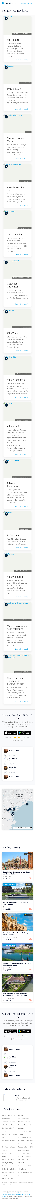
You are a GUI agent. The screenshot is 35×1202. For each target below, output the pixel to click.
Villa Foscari (13, 333)
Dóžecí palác (14, 88)
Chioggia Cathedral (12, 285)
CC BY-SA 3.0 (27, 33)
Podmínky (10, 1193)
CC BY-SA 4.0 (27, 570)
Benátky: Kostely (7, 1178)
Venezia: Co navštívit (25, 1153)
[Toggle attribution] (31, 828)
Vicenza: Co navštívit (25, 1141)
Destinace (4, 1193)
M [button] (7, 810)
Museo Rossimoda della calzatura (17, 627)
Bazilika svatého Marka (15, 189)
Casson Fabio (18, 672)
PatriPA (20, 228)
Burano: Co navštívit (25, 1156)
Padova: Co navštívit (25, 1137)
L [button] (10, 809)
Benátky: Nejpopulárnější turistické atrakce (24, 1119)
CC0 (29, 82)
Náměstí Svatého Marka (16, 139)
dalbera (22, 529)
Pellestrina (13, 535)
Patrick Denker (20, 420)
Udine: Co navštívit (24, 1150)
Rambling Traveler (17, 33)
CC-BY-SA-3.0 (27, 477)
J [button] (27, 804)
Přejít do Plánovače (26, 3)
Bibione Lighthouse (13, 485)
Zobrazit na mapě (21, 60)
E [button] (13, 809)
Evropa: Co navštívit (8, 1122)
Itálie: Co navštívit (8, 1125)
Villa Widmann (15, 576)
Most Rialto (13, 39)
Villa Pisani (13, 426)
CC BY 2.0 (28, 373)
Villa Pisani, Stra (16, 379)
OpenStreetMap (19, 828)
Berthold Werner (17, 277)
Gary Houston (23, 82)
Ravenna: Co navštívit (25, 1147)
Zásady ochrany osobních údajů (15, 1194)
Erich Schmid (18, 570)
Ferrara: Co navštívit (25, 1144)
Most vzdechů (14, 234)
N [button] (12, 815)
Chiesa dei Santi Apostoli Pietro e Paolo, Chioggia (16, 680)
